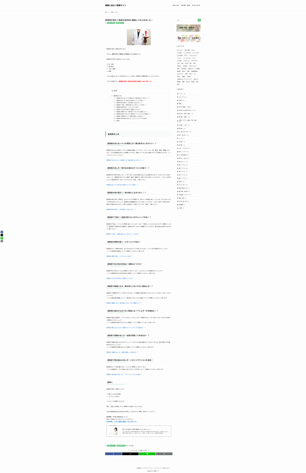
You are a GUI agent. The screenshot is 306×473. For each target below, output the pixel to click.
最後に (118, 120)
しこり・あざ (195, 53)
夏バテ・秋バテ (193, 66)
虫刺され (196, 79)
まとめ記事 (131, 445)
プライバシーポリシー (148, 468)
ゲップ (194, 58)
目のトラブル (183, 168)
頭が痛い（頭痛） (184, 117)
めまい (185, 55)
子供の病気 (183, 68)
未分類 (181, 208)
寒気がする (190, 68)
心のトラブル (183, 97)
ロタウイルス (194, 60)
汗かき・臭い (183, 185)
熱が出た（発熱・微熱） (186, 113)
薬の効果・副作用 (184, 191)
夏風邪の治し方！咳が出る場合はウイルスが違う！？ (131, 100)
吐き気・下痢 (188, 63)
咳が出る (179, 66)
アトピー (179, 58)
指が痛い (182, 145)
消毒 (188, 71)
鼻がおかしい (183, 161)
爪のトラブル (180, 74)
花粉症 (188, 76)
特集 (186, 74)
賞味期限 (182, 204)
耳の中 (178, 76)
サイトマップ (158, 468)
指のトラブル (183, 171)
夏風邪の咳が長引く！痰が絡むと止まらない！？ (130, 102)
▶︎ (121, 422)
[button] (113, 453)
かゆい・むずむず (184, 148)
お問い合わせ (166, 468)
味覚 (194, 63)
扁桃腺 (178, 71)
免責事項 (139, 468)
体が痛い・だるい (110, 23)
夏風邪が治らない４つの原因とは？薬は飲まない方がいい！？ (133, 98)
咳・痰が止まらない (185, 131)
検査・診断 (182, 198)
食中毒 (192, 81)
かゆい (193, 50)
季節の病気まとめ (119, 23)
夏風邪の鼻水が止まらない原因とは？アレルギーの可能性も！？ (134, 114)
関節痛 (178, 81)
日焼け (181, 181)
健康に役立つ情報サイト (115, 5)
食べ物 (187, 81)
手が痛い (182, 141)
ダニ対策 (179, 60)
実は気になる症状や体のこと (187, 110)
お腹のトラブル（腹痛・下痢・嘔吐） (188, 121)
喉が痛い (182, 128)
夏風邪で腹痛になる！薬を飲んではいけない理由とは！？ (132, 111)
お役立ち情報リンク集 (185, 107)
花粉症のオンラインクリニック (184, 79)
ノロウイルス (186, 60)
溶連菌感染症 (194, 71)
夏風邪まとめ (118, 96)
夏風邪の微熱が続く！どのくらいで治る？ (128, 107)
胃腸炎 (183, 76)
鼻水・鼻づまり (184, 135)
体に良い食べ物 (184, 201)
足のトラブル (183, 175)
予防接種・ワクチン (185, 194)
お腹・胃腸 (187, 50)
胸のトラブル (183, 178)
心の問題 (197, 68)
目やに (190, 74)
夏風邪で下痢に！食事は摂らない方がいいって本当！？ (131, 105)
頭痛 (183, 81)
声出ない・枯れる (184, 158)
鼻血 (178, 84)
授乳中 (183, 71)
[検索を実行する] (199, 20)
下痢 (178, 63)
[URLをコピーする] (164, 453)
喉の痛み (185, 66)
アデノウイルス (193, 55)
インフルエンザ (187, 58)
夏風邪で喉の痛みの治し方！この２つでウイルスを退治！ (132, 118)
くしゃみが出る (187, 53)
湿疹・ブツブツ (184, 151)
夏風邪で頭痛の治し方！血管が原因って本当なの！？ (131, 116)
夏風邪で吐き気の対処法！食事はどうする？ (128, 109)
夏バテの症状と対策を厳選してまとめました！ (136, 429)
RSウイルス (180, 50)
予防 (182, 63)
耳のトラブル (183, 165)
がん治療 (179, 53)
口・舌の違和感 (184, 155)
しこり (181, 138)
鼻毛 (197, 81)
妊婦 (178, 68)
